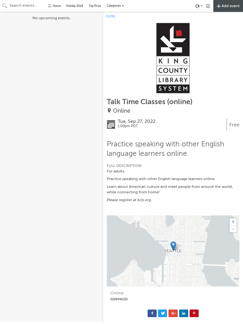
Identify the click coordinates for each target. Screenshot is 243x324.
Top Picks (95, 6)
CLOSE (110, 16)
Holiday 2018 (74, 6)
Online (121, 111)
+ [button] (233, 222)
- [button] (233, 229)
